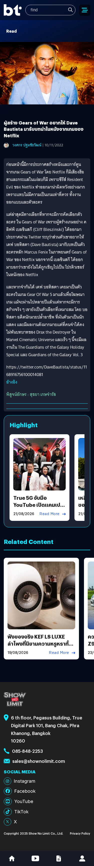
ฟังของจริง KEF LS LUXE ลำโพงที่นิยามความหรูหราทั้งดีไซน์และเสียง (40, 643)
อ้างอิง (11, 382)
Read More (49, 514)
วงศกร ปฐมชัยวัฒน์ (27, 145)
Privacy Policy (80, 833)
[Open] (84, 10)
